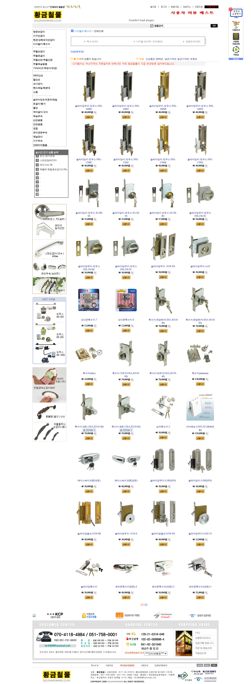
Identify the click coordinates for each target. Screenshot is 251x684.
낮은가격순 (170, 59)
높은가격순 (183, 59)
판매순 (159, 59)
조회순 (193, 59)
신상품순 (150, 59)
